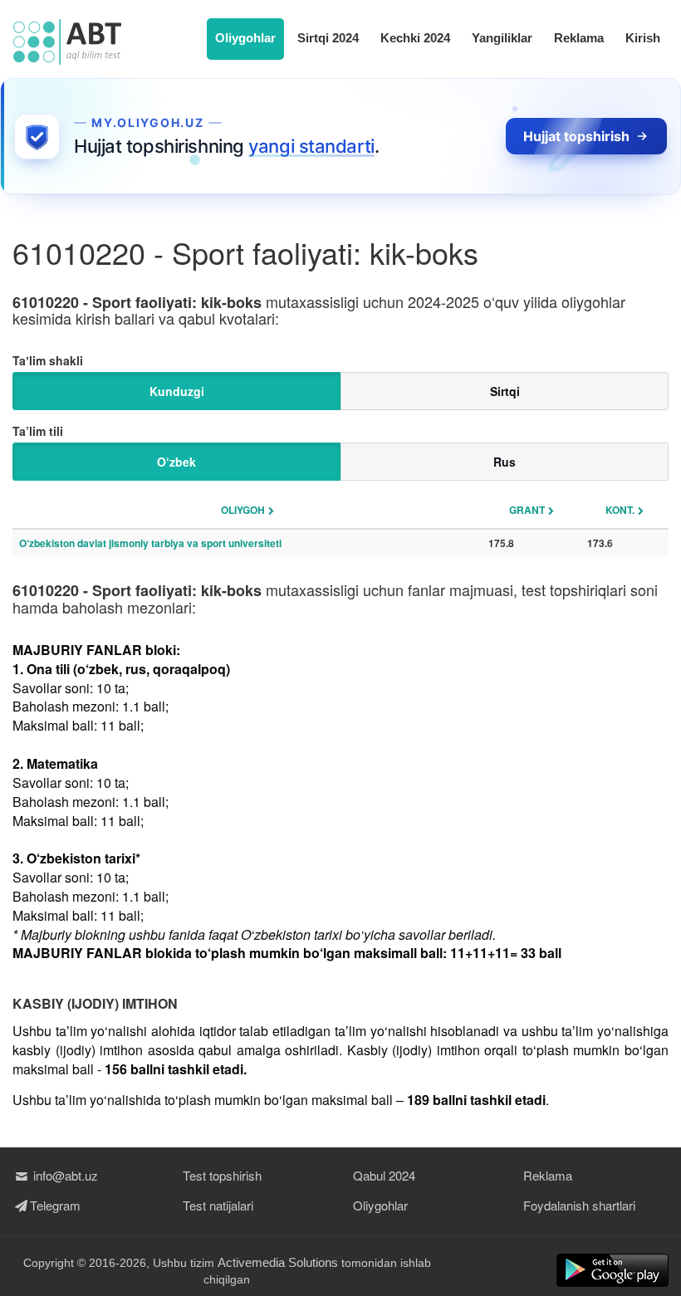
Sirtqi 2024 (328, 38)
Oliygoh (243, 509)
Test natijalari (218, 1205)
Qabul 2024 (384, 1175)
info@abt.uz (64, 1175)
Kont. (619, 509)
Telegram (55, 1205)
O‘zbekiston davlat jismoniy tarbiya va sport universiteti (150, 543)
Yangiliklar (502, 38)
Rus (504, 461)
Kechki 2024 (415, 38)
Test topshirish (222, 1175)
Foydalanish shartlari (579, 1205)
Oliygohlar (245, 38)
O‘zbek (176, 461)
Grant (527, 509)
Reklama (579, 38)
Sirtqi (505, 391)
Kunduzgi (176, 391)
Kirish (642, 38)
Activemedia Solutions (278, 1262)
